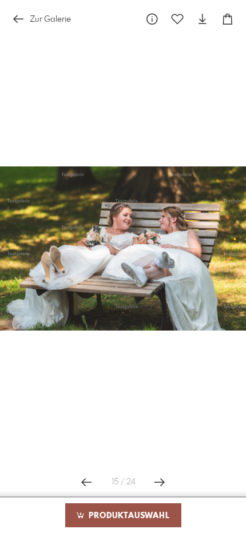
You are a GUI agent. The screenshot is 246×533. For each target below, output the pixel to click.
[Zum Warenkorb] (228, 19)
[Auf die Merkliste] (177, 19)
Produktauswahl (128, 516)
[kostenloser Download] (202, 19)
